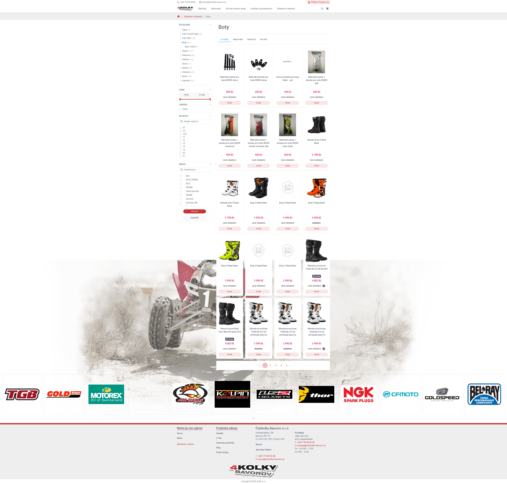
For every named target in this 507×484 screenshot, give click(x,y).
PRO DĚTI (188, 38)
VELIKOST (184, 116)
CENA (181, 90)
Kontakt (219, 433)
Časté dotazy (222, 452)
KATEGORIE (184, 25)
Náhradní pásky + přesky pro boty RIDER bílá (316, 80)
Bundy (187, 68)
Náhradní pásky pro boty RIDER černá (229, 78)
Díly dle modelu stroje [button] (236, 8)
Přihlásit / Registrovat (318, 2)
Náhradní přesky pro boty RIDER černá (258, 78)
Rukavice (188, 55)
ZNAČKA (183, 104)
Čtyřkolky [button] (202, 8)
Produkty (224, 39)
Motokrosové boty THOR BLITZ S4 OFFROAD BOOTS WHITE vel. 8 (288, 331)
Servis (180, 433)
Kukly (186, 30)
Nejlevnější (238, 39)
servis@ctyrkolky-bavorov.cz (271, 459)
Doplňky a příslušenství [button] (261, 8)
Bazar (179, 438)
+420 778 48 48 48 (305, 442)
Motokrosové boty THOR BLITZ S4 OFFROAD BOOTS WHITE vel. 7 (258, 331)
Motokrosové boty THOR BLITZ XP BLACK (317, 267)
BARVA (182, 164)
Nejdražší (251, 39)
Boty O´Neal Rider (258, 203)
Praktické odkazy (226, 428)
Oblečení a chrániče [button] (286, 8)
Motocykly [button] (216, 8)
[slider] (179, 99)
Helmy (187, 51)
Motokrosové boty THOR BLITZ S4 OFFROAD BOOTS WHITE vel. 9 (317, 331)
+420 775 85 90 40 (266, 456)
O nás (219, 438)
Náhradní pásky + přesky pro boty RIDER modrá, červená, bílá (258, 143)
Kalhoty (187, 59)
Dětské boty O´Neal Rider (316, 141)
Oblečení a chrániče (193, 16)
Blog (218, 447)
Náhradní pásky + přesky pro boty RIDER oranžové (229, 143)
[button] (253, 418)
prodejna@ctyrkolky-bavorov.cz (311, 445)
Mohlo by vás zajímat (189, 428)
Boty (186, 42)
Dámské (188, 80)
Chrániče (188, 72)
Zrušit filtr (195, 218)
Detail (229, 103)
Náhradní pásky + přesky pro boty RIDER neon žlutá (287, 143)
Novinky (263, 39)
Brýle (187, 76)
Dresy (187, 63)
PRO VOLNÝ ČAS (192, 34)
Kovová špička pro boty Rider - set (287, 78)
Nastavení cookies (185, 444)
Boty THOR (191, 46)
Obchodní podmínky (225, 443)
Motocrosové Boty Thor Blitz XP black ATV (229, 330)
